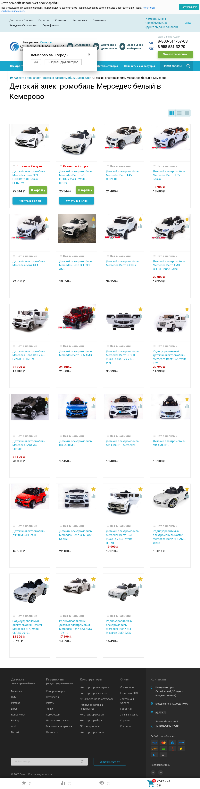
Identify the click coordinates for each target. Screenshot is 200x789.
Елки (13, 75)
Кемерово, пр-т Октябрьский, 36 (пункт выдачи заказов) (169, 691)
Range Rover (18, 714)
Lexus (14, 708)
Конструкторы (91, 679)
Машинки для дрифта (59, 726)
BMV (13, 697)
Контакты (61, 20)
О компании (80, 20)
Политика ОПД (129, 693)
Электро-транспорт (22, 66)
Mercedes (16, 691)
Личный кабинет (129, 714)
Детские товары (107, 66)
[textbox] (176, 66)
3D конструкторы (90, 726)
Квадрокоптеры (55, 691)
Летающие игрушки (57, 720)
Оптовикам (99, 20)
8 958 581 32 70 (171, 46)
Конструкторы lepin (91, 720)
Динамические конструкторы (97, 698)
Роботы (50, 702)
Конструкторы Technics (93, 693)
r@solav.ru (161, 712)
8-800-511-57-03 (173, 41)
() (26, 783)
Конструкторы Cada (92, 714)
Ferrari (15, 732)
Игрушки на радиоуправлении (59, 681)
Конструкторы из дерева (94, 687)
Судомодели (53, 714)
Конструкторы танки (92, 732)
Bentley (15, 720)
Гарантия (43, 20)
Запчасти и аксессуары (139, 66)
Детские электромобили (59, 78)
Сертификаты (51, 25)
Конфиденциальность (40, 774)
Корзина (125, 720)
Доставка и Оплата (21, 20)
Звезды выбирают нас (23, 25)
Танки (49, 708)
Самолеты (52, 732)
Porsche (15, 702)
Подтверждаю (189, 6)
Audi (13, 726)
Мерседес (84, 78)
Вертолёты (52, 697)
